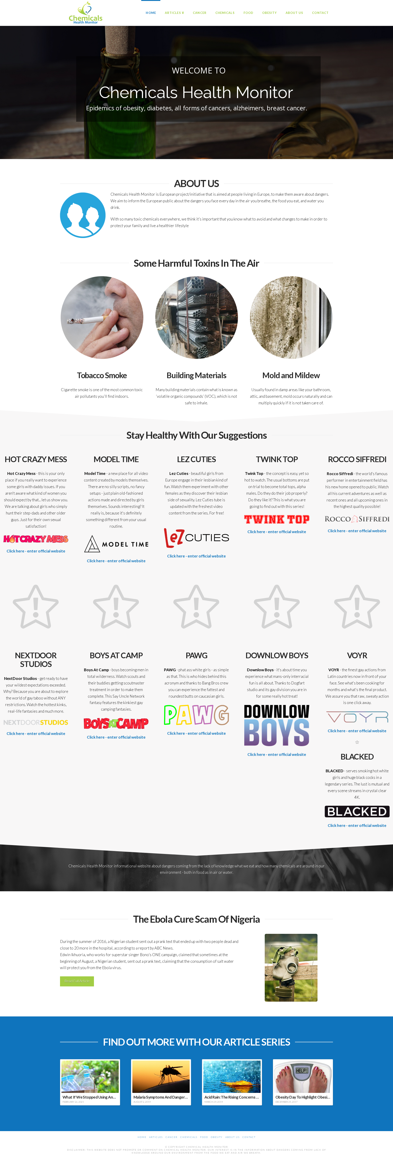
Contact (249, 1137)
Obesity (217, 1137)
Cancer (172, 1137)
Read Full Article (77, 981)
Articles (156, 1137)
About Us (232, 1137)
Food (204, 1137)
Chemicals (188, 1137)
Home (142, 1137)
